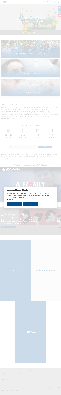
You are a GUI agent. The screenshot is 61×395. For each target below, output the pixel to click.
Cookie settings (46, 204)
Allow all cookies (14, 204)
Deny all (30, 204)
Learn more (10, 199)
